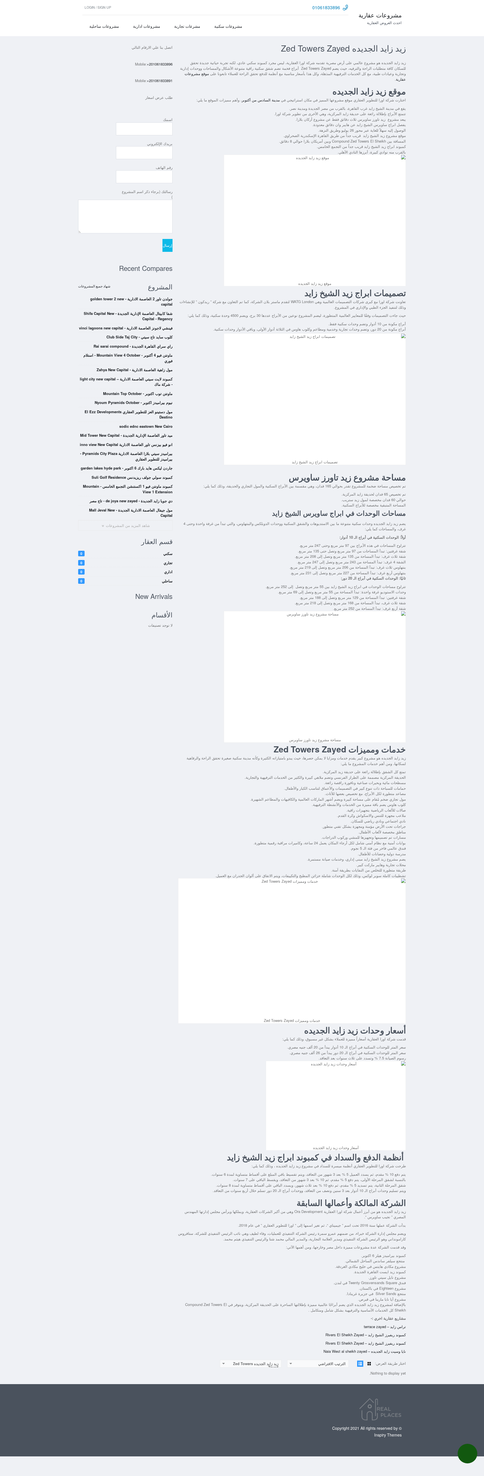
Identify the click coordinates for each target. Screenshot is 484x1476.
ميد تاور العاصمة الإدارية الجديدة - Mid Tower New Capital (126, 435)
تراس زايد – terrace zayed (385, 1326)
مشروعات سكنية (228, 26)
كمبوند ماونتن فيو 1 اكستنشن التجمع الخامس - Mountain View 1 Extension (128, 489)
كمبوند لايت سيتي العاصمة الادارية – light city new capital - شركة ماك (126, 381)
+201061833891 (160, 80)
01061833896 (326, 7)
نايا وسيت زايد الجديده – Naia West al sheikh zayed (365, 1351)
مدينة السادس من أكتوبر (261, 100)
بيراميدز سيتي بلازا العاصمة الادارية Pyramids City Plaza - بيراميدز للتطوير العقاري (126, 456)
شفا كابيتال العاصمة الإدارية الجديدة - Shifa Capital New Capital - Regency (128, 316)
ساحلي (126, 581)
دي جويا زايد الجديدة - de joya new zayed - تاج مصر (131, 500)
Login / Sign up (98, 7)
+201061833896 (160, 64)
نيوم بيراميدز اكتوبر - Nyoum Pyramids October (134, 402)
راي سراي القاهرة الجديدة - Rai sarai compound (133, 346)
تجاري (126, 562)
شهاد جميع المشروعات (94, 285)
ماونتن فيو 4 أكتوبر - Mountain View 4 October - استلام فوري (128, 357)
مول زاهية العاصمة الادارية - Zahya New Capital (135, 369)
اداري (126, 571)
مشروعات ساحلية (104, 26)
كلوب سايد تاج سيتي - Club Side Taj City (139, 337)
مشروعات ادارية (146, 26)
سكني (126, 553)
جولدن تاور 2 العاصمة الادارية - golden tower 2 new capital (131, 301)
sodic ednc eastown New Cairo (146, 426)
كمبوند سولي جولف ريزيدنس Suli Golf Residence (132, 477)
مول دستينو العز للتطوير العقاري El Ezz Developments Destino (129, 414)
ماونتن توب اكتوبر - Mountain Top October (138, 393)
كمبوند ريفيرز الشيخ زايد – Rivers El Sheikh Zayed (365, 1334)
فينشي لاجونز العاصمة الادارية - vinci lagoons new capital (126, 328)
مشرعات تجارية (187, 26)
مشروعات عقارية (380, 15)
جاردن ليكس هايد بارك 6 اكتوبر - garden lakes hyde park (127, 468)
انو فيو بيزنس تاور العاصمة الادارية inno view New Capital (126, 444)
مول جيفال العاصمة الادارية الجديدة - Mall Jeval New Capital (131, 512)
